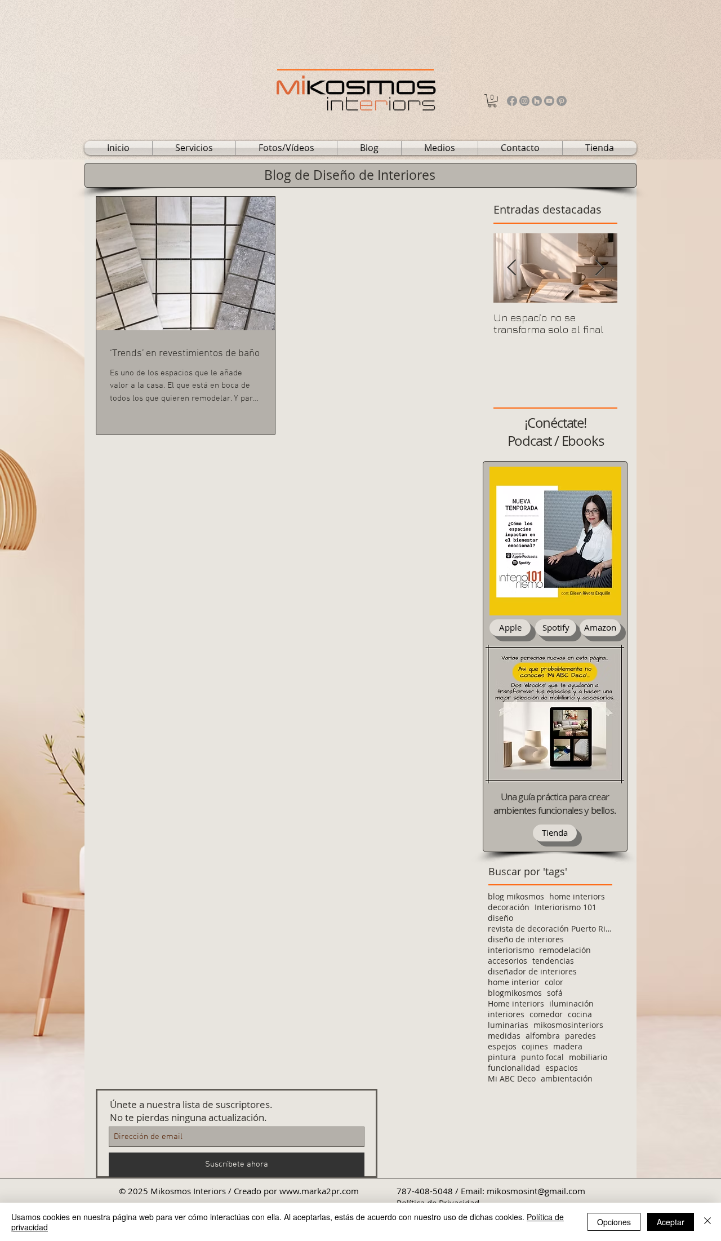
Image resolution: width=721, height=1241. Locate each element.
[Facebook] (512, 101)
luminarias (508, 1025)
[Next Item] (599, 268)
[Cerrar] (707, 1222)
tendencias (553, 960)
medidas (504, 1035)
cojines (535, 1046)
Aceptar (670, 1221)
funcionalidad (514, 1067)
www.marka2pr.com (319, 1190)
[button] (492, 101)
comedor (546, 1014)
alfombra (543, 1035)
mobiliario (588, 1057)
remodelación (565, 950)
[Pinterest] (562, 101)
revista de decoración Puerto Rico (550, 928)
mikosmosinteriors (568, 1025)
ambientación (567, 1078)
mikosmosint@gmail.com (536, 1190)
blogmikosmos (515, 993)
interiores (506, 1014)
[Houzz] (537, 101)
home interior (514, 982)
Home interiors (516, 1003)
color (554, 982)
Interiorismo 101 (566, 907)
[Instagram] (524, 101)
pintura (502, 1057)
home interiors (577, 896)
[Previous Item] (511, 268)
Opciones (614, 1221)
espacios (561, 1067)
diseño (500, 918)
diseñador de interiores (532, 971)
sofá (555, 993)
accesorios (507, 960)
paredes (580, 1035)
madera (567, 1046)
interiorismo (511, 950)
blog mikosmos (516, 896)
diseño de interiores (526, 939)
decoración (508, 907)
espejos (502, 1046)
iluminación (571, 1003)
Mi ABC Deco (512, 1078)
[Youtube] (549, 101)
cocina (580, 1014)
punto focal (542, 1057)
